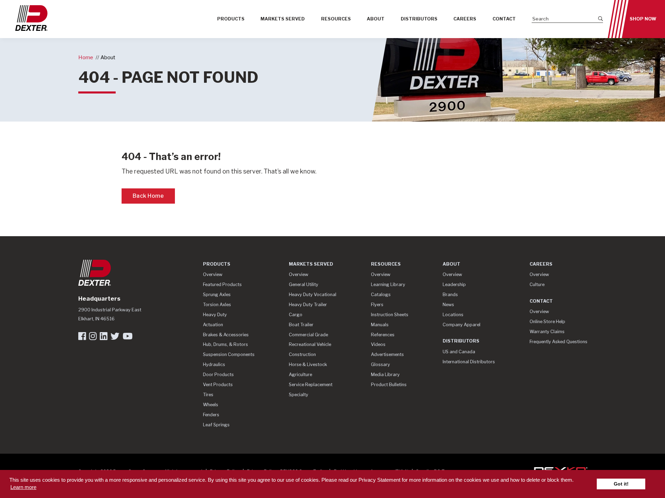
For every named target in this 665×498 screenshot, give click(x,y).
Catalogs (381, 294)
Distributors (419, 18)
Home (85, 57)
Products (231, 18)
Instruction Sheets (389, 314)
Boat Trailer (301, 324)
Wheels (210, 404)
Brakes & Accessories (226, 334)
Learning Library (388, 284)
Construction (302, 354)
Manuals (380, 324)
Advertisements (387, 354)
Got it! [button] (621, 484)
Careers (464, 18)
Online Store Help (547, 321)
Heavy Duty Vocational (312, 294)
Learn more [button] (23, 487)
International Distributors (469, 361)
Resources (336, 18)
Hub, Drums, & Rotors (225, 344)
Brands (450, 294)
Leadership (454, 284)
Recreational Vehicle (310, 344)
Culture (537, 284)
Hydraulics (214, 364)
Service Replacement (310, 384)
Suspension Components (229, 354)
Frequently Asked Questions (558, 341)
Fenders (211, 414)
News (448, 304)
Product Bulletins (389, 384)
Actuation (213, 324)
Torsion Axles (217, 304)
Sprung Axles (217, 294)
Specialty (298, 394)
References (382, 334)
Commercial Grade (308, 334)
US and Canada (459, 351)
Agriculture (300, 374)
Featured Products (222, 284)
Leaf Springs (216, 424)
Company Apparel (461, 324)
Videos (378, 344)
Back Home (148, 196)
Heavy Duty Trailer (308, 304)
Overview (212, 274)
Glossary (380, 364)
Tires (208, 394)
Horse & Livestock (308, 364)
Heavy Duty (215, 314)
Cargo (295, 314)
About (375, 18)
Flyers (377, 304)
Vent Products (218, 384)
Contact (504, 18)
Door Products (218, 374)
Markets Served (282, 18)
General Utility (303, 284)
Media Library (385, 374)
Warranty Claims (547, 331)
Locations (453, 314)
